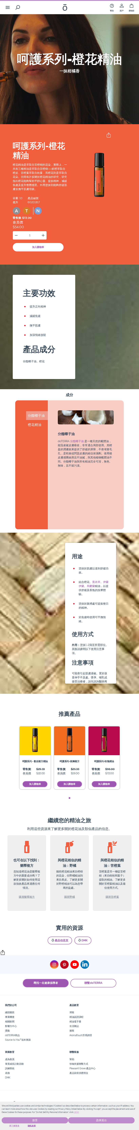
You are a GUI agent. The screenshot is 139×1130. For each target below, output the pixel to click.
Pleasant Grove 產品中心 (82, 1068)
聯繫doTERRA (93, 982)
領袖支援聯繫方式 (79, 1063)
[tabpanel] (35, 757)
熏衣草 (96, 582)
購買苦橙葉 (112, 897)
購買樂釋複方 (27, 897)
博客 (72, 1012)
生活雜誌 (74, 1026)
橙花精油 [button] (34, 425)
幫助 (72, 1059)
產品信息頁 (61, 940)
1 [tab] (69, 798)
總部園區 (9, 1012)
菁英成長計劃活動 (14, 1063)
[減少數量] (16, 235)
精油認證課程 (76, 1016)
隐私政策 (32, 1126)
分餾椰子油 (77, 441)
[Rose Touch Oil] (104, 740)
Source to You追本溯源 (18, 1039)
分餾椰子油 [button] (36, 416)
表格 (7, 1072)
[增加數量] (43, 235)
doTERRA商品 (12, 1035)
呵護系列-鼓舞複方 (69, 761)
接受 (35, 1120)
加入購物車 (38, 247)
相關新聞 (9, 1021)
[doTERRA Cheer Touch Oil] (35, 740)
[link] (111, 7)
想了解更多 (14, 1126)
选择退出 (101, 1120)
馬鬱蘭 (91, 586)
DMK (85, 940)
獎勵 (7, 1030)
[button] (16, 211)
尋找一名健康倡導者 (46, 982)
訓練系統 (9, 1068)
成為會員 (9, 1059)
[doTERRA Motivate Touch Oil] (69, 740)
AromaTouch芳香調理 (81, 1035)
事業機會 (9, 1016)
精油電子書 (75, 1021)
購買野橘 (69, 897)
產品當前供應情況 (79, 1072)
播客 (72, 1030)
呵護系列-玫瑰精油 (104, 761)
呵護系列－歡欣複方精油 (35, 761)
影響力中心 (11, 1026)
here (76, 1112)
